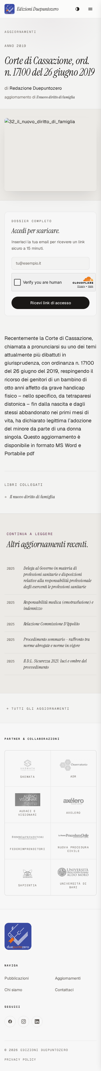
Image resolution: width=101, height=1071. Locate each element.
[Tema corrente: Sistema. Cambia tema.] (77, 9)
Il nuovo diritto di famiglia (55, 97)
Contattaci (64, 989)
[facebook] (10, 1021)
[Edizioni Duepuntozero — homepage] (17, 936)
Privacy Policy (20, 1059)
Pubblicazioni (16, 978)
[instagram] (23, 1021)
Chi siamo (13, 989)
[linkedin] (37, 1021)
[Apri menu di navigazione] (90, 9)
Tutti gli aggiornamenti (38, 709)
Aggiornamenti (20, 32)
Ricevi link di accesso (50, 302)
